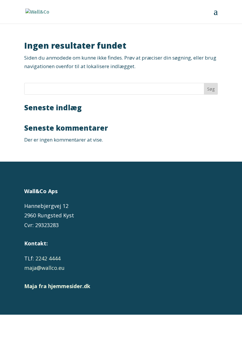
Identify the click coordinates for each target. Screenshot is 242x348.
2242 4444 (47, 258)
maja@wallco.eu (44, 267)
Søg (211, 89)
